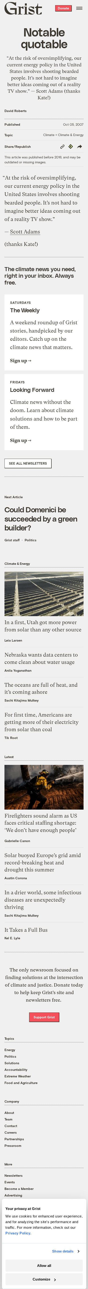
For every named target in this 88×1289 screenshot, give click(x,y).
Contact (10, 1126)
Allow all (44, 1266)
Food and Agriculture (21, 1083)
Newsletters (13, 1175)
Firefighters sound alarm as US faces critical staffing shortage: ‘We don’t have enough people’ (40, 823)
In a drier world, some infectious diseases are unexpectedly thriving (42, 900)
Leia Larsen (13, 640)
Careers (10, 1132)
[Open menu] (79, 8)
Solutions (11, 1063)
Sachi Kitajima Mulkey (21, 700)
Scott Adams (25, 232)
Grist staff (12, 540)
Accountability (15, 1070)
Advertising (13, 1195)
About (9, 1113)
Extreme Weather (17, 1076)
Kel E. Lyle (12, 938)
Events (9, 1182)
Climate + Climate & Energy (63, 135)
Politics (30, 540)
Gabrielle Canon (17, 841)
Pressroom (12, 1146)
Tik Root (11, 738)
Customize (41, 1279)
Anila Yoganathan (17, 670)
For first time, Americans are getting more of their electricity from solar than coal (41, 722)
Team (8, 1119)
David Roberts (15, 111)
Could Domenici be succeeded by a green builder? (40, 518)
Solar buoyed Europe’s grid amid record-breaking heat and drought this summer (42, 862)
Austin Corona (15, 878)
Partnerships (14, 1139)
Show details (62, 1251)
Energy (9, 1050)
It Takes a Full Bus (26, 930)
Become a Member (19, 1189)
